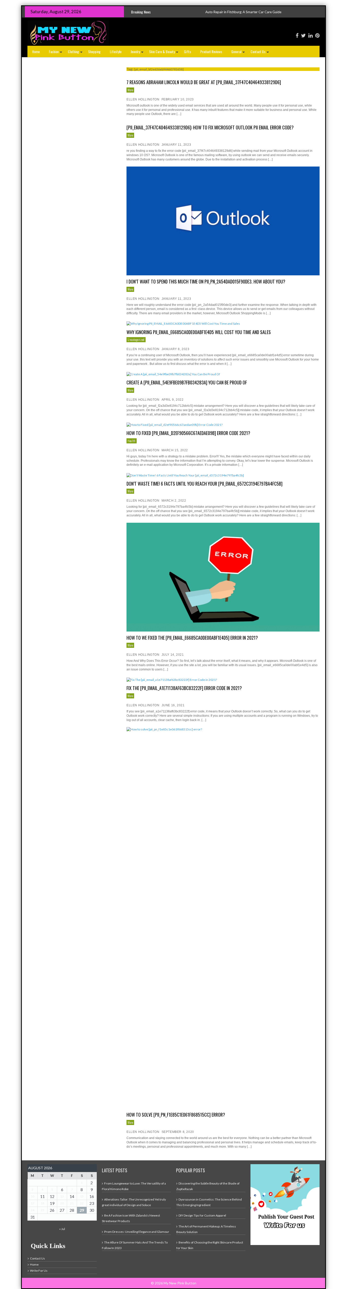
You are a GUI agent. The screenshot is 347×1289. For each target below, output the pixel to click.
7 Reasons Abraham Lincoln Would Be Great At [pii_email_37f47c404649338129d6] (204, 82)
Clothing (76, 53)
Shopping (94, 51)
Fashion (56, 53)
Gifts (187, 51)
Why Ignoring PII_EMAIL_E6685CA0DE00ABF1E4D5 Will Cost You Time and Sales (199, 332)
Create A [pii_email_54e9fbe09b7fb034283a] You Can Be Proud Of (187, 382)
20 (62, 1203)
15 (82, 1196)
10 (32, 1196)
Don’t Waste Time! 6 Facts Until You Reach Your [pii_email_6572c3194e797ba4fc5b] (204, 483)
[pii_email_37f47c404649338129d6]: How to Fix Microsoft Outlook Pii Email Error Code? (210, 127)
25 (42, 1210)
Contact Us (260, 53)
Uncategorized (136, 339)
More (130, 90)
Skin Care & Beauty (164, 53)
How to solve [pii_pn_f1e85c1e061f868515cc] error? (176, 1114)
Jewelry (138, 53)
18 (42, 1203)
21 (72, 1203)
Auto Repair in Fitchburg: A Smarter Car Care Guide (186, 12)
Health (132, 441)
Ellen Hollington (143, 99)
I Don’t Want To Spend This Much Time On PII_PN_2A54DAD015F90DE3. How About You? (206, 281)
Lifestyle (115, 51)
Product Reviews (211, 51)
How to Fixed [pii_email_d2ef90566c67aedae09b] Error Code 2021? (188, 433)
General (238, 53)
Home (36, 51)
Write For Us (39, 1270)
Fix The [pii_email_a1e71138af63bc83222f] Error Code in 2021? (184, 688)
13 (62, 1196)
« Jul (62, 1229)
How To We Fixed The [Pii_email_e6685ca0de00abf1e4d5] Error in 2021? (192, 637)
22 (82, 1203)
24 (32, 1210)
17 (32, 1203)
